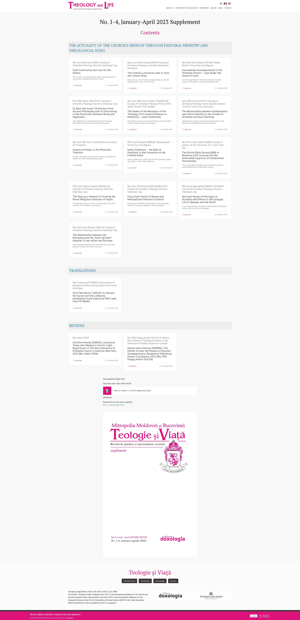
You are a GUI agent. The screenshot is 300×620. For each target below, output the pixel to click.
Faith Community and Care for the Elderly (92, 71)
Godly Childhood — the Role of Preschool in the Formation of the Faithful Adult (146, 152)
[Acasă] (93, 5)
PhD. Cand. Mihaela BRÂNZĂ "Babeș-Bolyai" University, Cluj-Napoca (148, 143)
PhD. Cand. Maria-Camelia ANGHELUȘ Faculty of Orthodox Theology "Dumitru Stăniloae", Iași (93, 189)
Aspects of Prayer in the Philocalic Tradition (92, 151)
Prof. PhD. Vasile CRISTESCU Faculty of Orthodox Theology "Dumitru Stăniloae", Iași (95, 102)
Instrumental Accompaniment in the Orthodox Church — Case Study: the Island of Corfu (202, 73)
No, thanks (263, 616)
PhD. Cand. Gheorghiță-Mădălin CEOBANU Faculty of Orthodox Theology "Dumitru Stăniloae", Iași (203, 189)
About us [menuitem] (170, 8)
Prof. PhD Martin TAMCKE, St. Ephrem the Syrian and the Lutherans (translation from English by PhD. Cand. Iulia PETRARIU (94, 297)
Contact (173, 581)
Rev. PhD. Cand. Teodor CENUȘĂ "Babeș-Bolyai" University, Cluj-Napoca (201, 64)
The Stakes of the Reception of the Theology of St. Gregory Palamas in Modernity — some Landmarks (147, 114)
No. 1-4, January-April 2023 (113, 405)
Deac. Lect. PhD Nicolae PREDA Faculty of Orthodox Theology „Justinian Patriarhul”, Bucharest (148, 65)
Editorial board (129, 581)
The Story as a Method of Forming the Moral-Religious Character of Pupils (94, 198)
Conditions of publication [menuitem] (187, 8)
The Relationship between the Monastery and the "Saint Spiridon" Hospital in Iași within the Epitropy (92, 237)
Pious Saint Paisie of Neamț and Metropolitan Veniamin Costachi (145, 198)
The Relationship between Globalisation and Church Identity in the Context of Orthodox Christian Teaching (204, 114)
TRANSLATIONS (82, 270)
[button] (150, 484)
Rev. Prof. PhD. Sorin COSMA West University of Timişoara (95, 143)
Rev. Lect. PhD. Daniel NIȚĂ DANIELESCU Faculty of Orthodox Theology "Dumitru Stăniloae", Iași (147, 189)
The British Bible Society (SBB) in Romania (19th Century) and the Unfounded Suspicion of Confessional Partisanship (203, 156)
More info (70, 618)
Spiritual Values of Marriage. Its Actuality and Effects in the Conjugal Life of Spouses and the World (202, 199)
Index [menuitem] (220, 8)
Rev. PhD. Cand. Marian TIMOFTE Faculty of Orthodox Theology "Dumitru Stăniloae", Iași (95, 229)
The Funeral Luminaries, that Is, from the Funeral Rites (148, 74)
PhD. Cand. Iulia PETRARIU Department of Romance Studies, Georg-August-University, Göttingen (95, 285)
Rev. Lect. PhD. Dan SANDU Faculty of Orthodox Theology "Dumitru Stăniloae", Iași (95, 64)
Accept (253, 616)
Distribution (145, 581)
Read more (78, 85)
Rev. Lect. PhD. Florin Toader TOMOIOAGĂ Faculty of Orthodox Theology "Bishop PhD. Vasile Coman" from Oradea (149, 103)
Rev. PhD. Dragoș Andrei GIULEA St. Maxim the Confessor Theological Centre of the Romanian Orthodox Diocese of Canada (148, 340)
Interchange (160, 581)
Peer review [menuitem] (204, 8)
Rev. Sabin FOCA (81, 337)
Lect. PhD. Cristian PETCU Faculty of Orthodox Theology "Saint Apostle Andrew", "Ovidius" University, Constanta (204, 103)
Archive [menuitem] (214, 8)
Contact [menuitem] (228, 8)
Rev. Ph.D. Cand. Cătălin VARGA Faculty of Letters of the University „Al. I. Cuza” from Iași (203, 145)
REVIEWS (76, 325)
